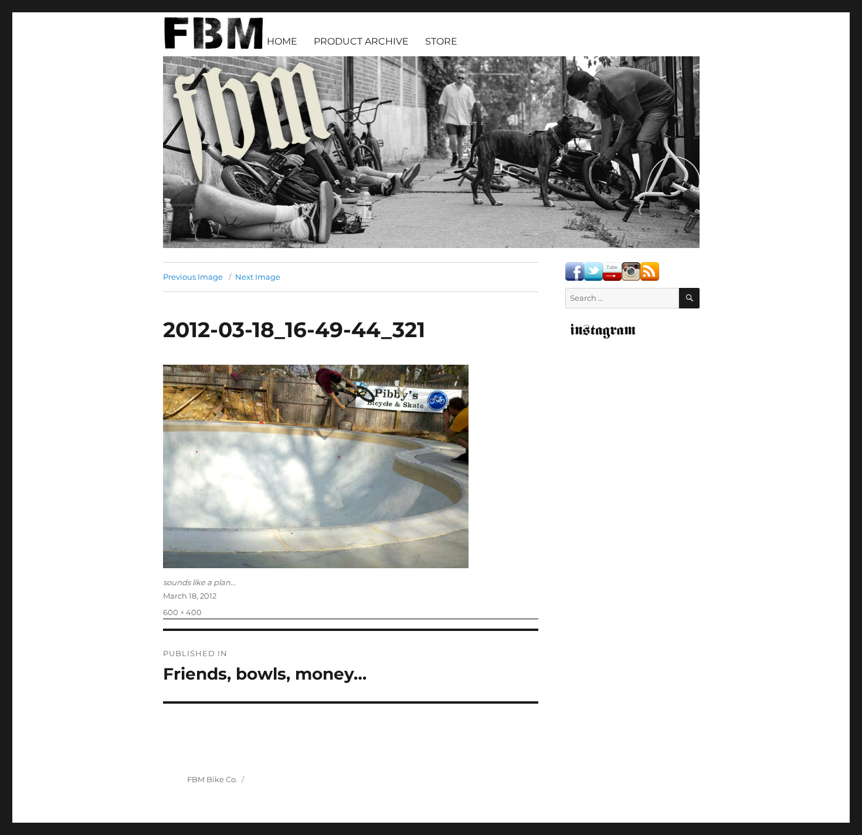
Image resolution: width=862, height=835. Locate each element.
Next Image (257, 276)
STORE (441, 41)
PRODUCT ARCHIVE (361, 41)
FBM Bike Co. (212, 779)
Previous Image (193, 276)
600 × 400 (182, 612)
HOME (282, 41)
